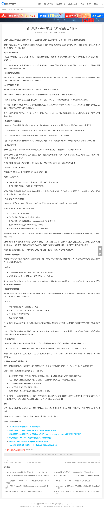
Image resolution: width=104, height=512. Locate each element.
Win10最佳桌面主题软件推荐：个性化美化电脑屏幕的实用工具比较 (33, 445)
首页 (39, 4)
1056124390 (29, 450)
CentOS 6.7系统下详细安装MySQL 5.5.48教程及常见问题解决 (23, 462)
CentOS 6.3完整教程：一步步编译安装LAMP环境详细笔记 (23, 491)
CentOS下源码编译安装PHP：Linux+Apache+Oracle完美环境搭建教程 (77, 475)
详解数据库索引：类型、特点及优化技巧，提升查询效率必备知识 (32, 430)
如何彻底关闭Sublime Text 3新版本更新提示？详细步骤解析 (30, 438)
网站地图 (54, 504)
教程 (96, 4)
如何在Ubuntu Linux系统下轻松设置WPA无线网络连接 (73, 481)
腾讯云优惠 (48, 4)
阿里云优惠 (60, 4)
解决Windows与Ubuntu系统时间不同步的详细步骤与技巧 (82, 462)
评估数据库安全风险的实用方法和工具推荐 (52, 28)
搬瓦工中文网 (9, 3)
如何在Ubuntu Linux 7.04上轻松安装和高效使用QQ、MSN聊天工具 (26, 472)
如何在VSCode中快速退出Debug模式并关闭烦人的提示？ (29, 441)
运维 (18, 9)
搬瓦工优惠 (72, 4)
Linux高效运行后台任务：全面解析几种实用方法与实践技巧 (75, 472)
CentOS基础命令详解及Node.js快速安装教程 (25, 427)
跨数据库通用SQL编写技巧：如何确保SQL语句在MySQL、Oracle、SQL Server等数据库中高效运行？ (45, 434)
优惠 (82, 4)
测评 (89, 4)
